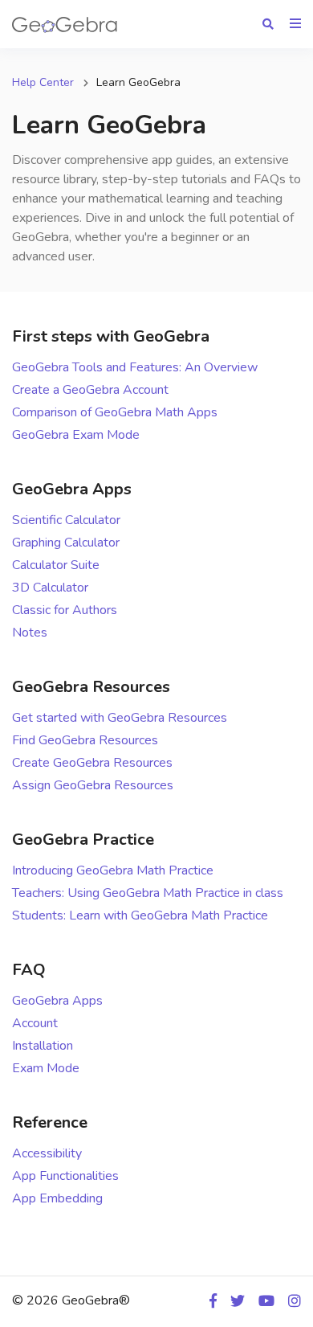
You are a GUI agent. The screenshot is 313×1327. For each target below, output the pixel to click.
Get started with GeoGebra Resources (119, 718)
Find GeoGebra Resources (85, 740)
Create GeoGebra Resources (92, 763)
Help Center (43, 82)
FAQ (29, 970)
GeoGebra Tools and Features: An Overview (135, 367)
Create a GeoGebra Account (90, 390)
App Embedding (57, 1198)
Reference (49, 1122)
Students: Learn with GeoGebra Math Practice (140, 915)
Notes (29, 632)
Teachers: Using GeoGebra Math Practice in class (147, 893)
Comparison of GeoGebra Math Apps (114, 412)
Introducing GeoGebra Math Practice (112, 870)
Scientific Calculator (66, 520)
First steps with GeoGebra (110, 336)
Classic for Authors (64, 610)
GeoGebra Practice (83, 839)
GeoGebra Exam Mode (76, 435)
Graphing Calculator (66, 542)
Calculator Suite (56, 565)
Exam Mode (45, 1068)
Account (35, 1023)
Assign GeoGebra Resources (92, 785)
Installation (42, 1046)
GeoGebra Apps (72, 489)
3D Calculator (50, 587)
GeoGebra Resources (91, 687)
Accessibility (47, 1153)
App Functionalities (65, 1176)
